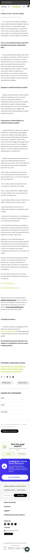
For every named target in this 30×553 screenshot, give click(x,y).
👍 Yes (8, 454)
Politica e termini (5, 548)
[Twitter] (4, 377)
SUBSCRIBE (20, 495)
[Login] (24, 7)
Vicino (28, 2)
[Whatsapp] (13, 377)
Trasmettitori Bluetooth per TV (11, 288)
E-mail (2, 405)
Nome (2, 398)
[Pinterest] (8, 524)
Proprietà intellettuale (24, 548)
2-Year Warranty (15, 3)
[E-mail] (10, 377)
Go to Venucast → (15, 477)
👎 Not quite (21, 454)
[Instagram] (5, 524)
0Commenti (18, 17)
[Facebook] (1, 377)
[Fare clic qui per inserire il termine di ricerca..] (9, 7)
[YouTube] (12, 524)
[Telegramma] (7, 377)
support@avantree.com (8, 331)
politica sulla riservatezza (11, 548)
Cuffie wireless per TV (8, 283)
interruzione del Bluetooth (14, 307)
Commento (4, 412)
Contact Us (8, 534)
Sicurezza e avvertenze (17, 548)
